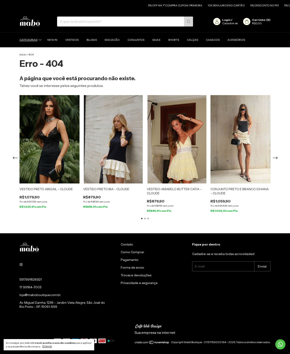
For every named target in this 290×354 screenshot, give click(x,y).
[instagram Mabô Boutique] (21, 264)
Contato (127, 244)
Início (22, 54)
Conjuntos (136, 39)
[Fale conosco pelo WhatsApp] (280, 344)
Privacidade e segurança (139, 283)
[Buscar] (188, 21)
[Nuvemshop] (152, 343)
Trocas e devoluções (136, 275)
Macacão (112, 39)
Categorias (28, 39)
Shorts (173, 39)
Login (226, 20)
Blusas (92, 39)
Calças (192, 39)
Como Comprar (132, 252)
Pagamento (129, 260)
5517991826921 (30, 279)
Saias (156, 39)
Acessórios (236, 39)
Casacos (213, 39)
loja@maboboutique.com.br (40, 295)
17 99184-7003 (30, 287)
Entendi (47, 346)
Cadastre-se (230, 23)
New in (52, 39)
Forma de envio (132, 267)
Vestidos (72, 39)
